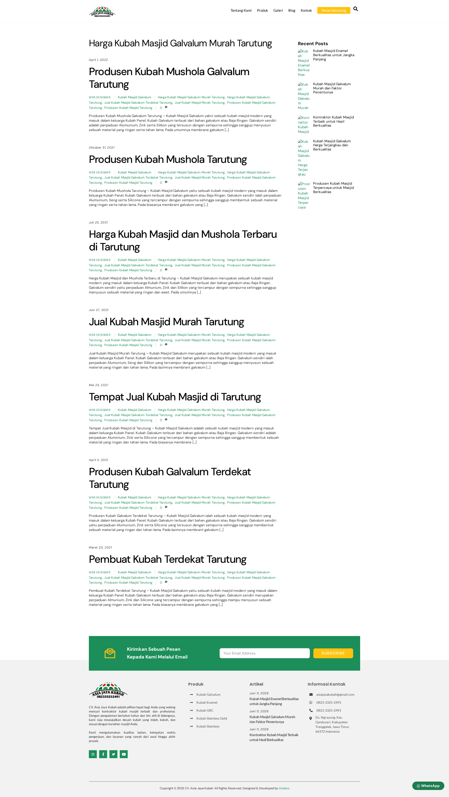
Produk (262, 10)
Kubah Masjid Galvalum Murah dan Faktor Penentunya (332, 88)
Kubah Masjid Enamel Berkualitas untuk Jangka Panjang (333, 55)
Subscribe (333, 653)
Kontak (306, 10)
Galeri (278, 10)
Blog (291, 10)
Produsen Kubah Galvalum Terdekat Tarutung (170, 478)
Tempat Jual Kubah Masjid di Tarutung (175, 397)
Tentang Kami (241, 10)
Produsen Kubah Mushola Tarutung (168, 159)
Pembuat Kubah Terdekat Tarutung (167, 559)
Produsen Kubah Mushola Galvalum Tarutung (169, 78)
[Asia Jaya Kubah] (102, 15)
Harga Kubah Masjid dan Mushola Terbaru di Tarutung (183, 240)
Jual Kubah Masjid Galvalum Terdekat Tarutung (138, 103)
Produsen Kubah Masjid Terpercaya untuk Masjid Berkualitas (333, 188)
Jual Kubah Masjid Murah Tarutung (200, 103)
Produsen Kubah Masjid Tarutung (128, 108)
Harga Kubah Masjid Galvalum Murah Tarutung (191, 97)
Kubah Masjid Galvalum (134, 97)
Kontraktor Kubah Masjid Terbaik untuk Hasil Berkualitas (333, 121)
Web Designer (99, 97)
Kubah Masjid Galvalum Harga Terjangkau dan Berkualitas (332, 145)
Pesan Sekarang (334, 10)
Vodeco (284, 788)
